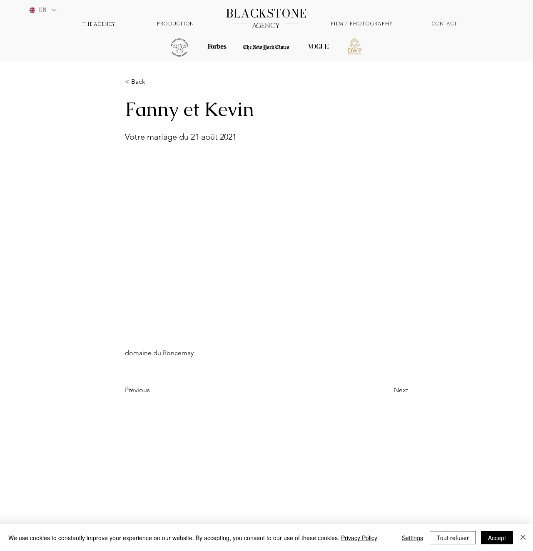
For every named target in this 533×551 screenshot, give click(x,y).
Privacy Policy (359, 537)
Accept (497, 537)
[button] (152, 81)
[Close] (523, 537)
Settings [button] (412, 537)
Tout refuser (453, 537)
